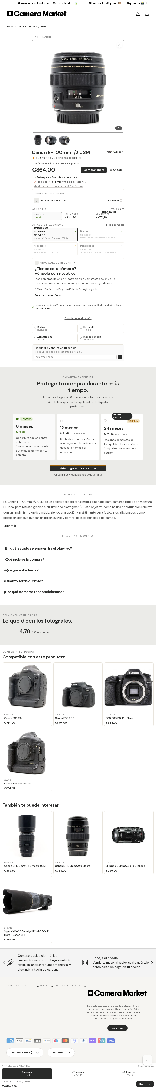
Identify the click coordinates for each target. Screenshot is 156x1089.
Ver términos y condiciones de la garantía (78, 474)
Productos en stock (51, 3)
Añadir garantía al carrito (78, 468)
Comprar (145, 1084)
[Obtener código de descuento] (120, 357)
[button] (147, 13)
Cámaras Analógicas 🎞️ (105, 3)
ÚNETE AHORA (117, 1028)
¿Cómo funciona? (145, 1066)
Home (9, 26)
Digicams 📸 (135, 3)
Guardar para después (78, 318)
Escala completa (115, 224)
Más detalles (117, 208)
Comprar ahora (94, 170)
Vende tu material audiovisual (113, 963)
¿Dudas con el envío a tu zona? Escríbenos (58, 186)
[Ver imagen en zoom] (119, 45)
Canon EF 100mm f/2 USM (31, 26)
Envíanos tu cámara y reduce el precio (56, 163)
